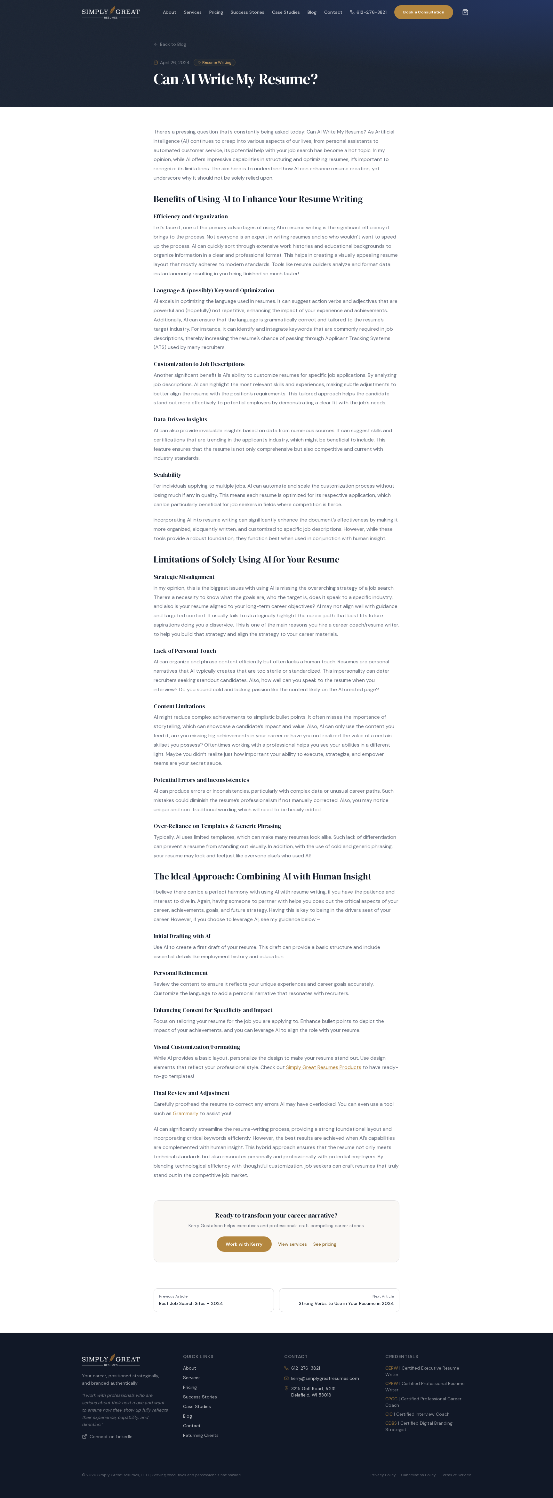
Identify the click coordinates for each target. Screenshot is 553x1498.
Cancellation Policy (418, 1475)
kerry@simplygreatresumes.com (325, 1378)
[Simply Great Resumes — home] (111, 12)
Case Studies (286, 12)
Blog (312, 12)
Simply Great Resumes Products (323, 1067)
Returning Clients (201, 1435)
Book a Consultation (423, 12)
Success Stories (247, 12)
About (169, 12)
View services (292, 1244)
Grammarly (185, 1113)
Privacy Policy (383, 1475)
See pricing (324, 1244)
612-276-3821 (372, 12)
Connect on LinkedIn (111, 1436)
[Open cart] (465, 12)
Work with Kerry (244, 1244)
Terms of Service (456, 1475)
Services (193, 12)
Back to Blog (173, 44)
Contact (333, 12)
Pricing (216, 12)
